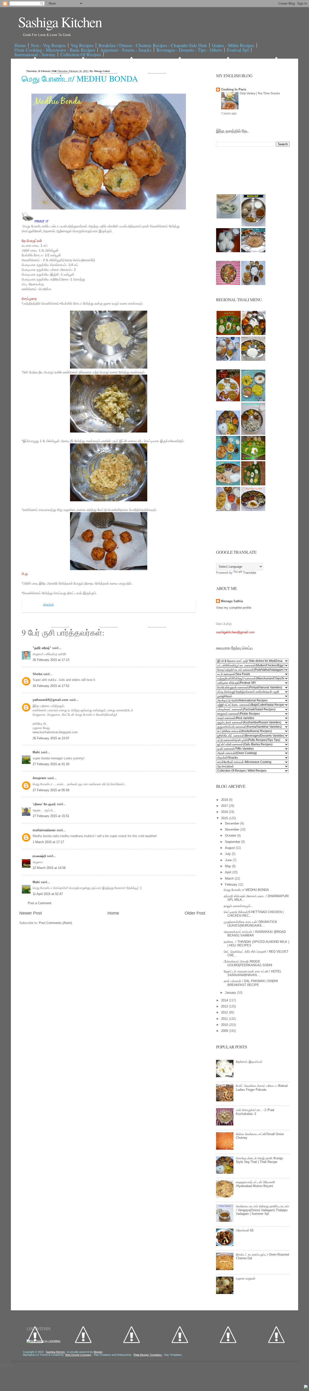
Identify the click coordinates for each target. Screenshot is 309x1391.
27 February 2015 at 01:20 (51, 764)
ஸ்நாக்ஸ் (48, 605)
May (228, 866)
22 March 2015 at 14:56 (49, 868)
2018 (225, 800)
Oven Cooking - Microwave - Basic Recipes (54, 50)
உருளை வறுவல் (245, 1278)
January (231, 992)
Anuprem (40, 778)
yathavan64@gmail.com (51, 700)
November (232, 829)
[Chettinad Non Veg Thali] (228, 510)
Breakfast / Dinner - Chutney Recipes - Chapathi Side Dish (152, 45)
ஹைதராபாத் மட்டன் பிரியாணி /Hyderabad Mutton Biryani (255, 1184)
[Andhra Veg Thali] (253, 360)
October (231, 835)
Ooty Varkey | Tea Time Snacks (260, 93)
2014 (225, 1000)
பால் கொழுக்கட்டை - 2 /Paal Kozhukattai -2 (255, 1112)
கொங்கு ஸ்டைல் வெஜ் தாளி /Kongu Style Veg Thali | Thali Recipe (259, 1160)
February (231, 884)
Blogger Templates (148, 1354)
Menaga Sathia (232, 601)
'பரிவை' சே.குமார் (45, 804)
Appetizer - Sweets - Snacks (125, 50)
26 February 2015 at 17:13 (51, 660)
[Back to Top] (306, 1387)
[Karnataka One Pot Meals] (253, 400)
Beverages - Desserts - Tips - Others (189, 50)
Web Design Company (78, 1354)
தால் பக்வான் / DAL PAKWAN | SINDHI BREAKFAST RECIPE (251, 983)
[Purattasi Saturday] (253, 484)
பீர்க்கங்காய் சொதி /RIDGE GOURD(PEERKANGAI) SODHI (248, 963)
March (230, 878)
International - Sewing (34, 54)
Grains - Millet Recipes (233, 45)
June (229, 860)
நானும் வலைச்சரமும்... (238, 906)
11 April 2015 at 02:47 (48, 894)
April (228, 872)
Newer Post (30, 913)
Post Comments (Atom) (55, 923)
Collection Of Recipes (80, 54)
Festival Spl (238, 50)
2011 (225, 1019)
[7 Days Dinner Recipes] (253, 251)
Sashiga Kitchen (60, 21)
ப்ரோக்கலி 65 (244, 1230)
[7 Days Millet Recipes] (228, 284)
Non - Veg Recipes (48, 45)
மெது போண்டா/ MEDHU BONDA (80, 78)
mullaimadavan (44, 830)
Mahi (37, 752)
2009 (225, 1031)
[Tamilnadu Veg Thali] (253, 334)
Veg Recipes (82, 45)
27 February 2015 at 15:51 (51, 816)
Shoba (38, 674)
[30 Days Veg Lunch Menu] (253, 284)
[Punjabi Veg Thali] (228, 459)
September (233, 842)
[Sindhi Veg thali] (228, 484)
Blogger (98, 1351)
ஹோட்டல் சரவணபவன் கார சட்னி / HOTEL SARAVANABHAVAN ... (252, 973)
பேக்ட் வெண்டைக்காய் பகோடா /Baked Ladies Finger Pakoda (262, 1087)
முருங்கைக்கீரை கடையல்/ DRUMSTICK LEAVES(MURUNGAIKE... (250, 924)
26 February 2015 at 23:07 (51, 738)
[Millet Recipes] (253, 225)
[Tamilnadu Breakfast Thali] (228, 360)
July (228, 854)
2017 (225, 806)
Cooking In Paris (233, 89)
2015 (225, 818)
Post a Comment (39, 903)
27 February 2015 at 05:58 (51, 790)
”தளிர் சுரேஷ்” (42, 648)
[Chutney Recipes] (229, 217)
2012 (225, 1012)
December (232, 823)
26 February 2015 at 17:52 (51, 686)
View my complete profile (233, 607)
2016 (225, 812)
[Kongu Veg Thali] (228, 433)
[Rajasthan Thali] (228, 400)
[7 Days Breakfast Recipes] (228, 251)
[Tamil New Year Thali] (229, 334)
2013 (225, 1006)
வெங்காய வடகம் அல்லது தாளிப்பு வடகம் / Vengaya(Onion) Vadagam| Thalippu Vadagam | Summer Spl (262, 1210)
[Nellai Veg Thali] (253, 433)
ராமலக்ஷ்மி (40, 856)
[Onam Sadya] (253, 459)
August (230, 848)
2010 (225, 1025)
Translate (249, 572)
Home (20, 45)
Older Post (195, 913)
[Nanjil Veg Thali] (253, 510)
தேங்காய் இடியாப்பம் (249, 1061)
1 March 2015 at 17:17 (48, 842)
